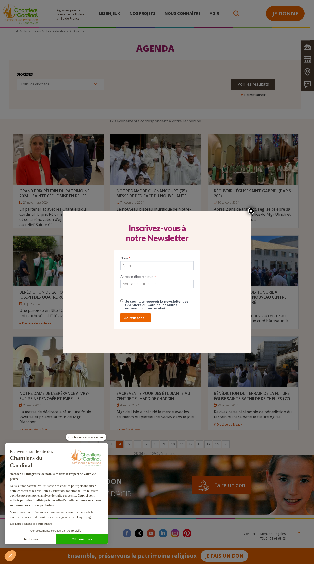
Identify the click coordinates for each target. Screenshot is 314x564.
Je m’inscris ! (135, 318)
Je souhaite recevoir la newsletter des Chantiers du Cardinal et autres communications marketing (157, 305)
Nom (125, 258)
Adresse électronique (138, 276)
